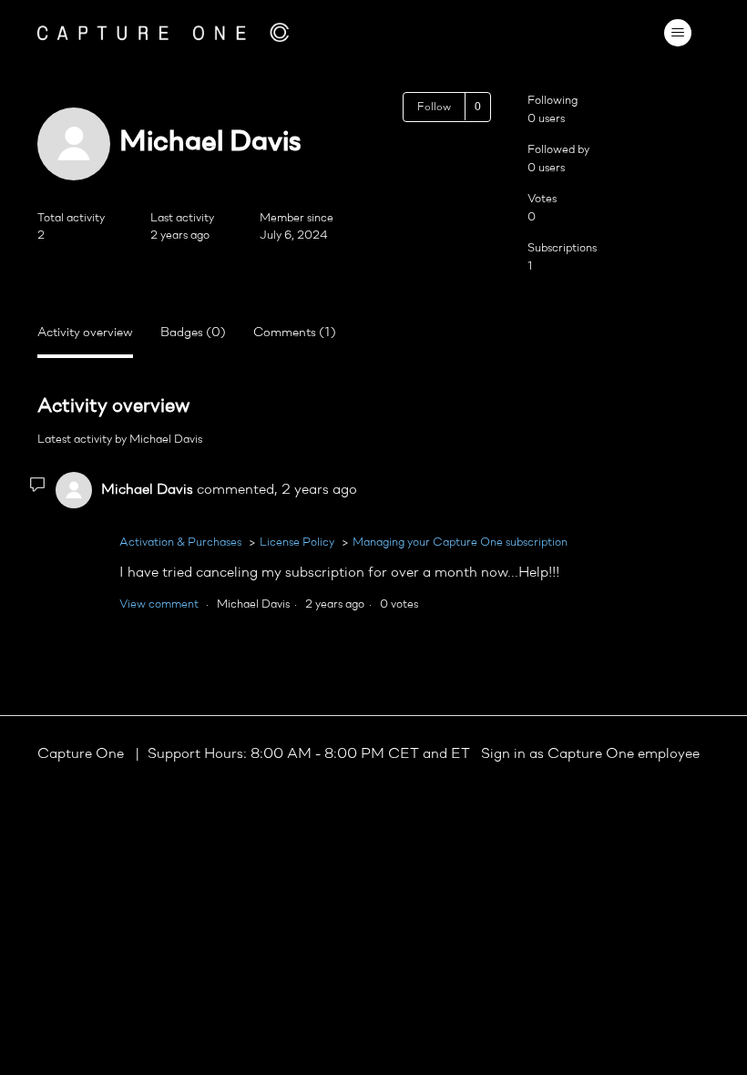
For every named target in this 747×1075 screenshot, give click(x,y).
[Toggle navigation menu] (677, 32)
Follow (434, 107)
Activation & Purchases (180, 542)
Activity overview (85, 333)
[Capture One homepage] (163, 32)
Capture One (82, 754)
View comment (159, 604)
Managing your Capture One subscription (460, 542)
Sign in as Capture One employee (590, 754)
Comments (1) (294, 333)
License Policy (297, 542)
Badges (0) (193, 333)
